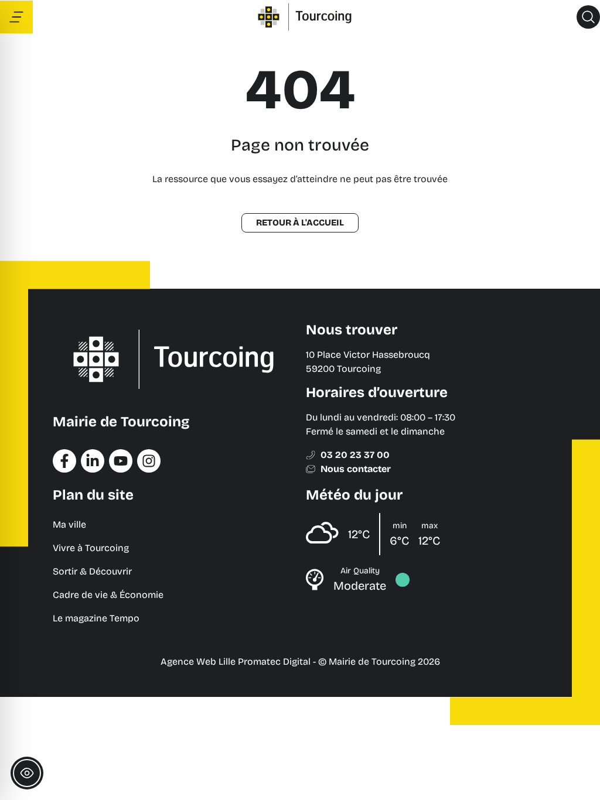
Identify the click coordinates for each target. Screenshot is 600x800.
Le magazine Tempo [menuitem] (96, 618)
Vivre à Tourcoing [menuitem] (91, 547)
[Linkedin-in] (92, 461)
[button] (588, 17)
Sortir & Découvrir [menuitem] (92, 571)
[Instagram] (149, 461)
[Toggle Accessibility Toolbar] (27, 773)
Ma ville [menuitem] (69, 524)
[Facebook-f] (64, 461)
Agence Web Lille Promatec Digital (236, 661)
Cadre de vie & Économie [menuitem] (108, 594)
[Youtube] (120, 461)
